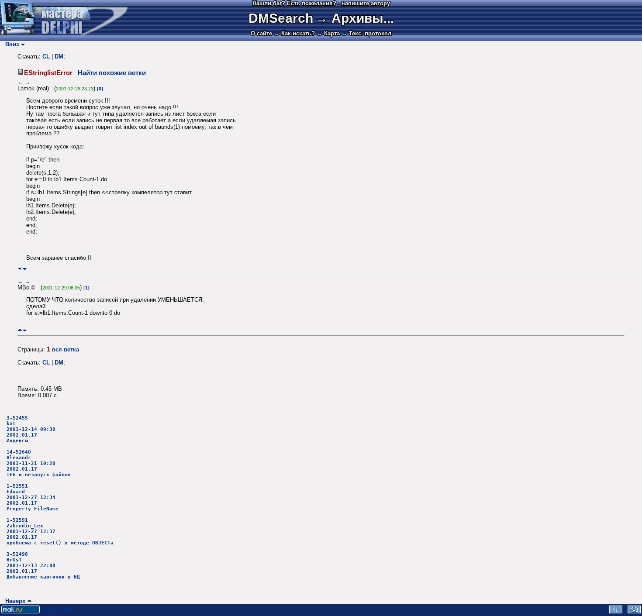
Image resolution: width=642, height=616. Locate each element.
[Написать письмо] (634, 611)
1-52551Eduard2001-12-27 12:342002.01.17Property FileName (33, 497)
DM (59, 56)
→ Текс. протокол (366, 33)
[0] (100, 88)
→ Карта (328, 33)
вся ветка (65, 349)
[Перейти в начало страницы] (19, 268)
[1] (86, 287)
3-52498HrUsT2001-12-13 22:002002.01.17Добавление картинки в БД (43, 565)
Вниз (10, 44)
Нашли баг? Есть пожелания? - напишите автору (321, 3)
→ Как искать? (294, 33)
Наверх (13, 601)
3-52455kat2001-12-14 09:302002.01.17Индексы (31, 429)
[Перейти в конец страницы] (24, 268)
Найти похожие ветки (112, 72)
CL (46, 56)
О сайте (261, 33)
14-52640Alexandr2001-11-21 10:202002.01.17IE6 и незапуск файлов (39, 463)
